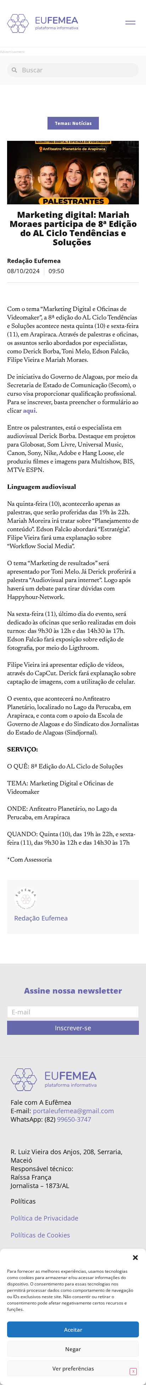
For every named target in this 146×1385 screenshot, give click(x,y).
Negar (73, 1349)
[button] (135, 1257)
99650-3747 (74, 1119)
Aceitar (73, 1329)
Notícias (82, 123)
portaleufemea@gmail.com (73, 1111)
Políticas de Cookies (40, 1235)
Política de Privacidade (44, 1218)
